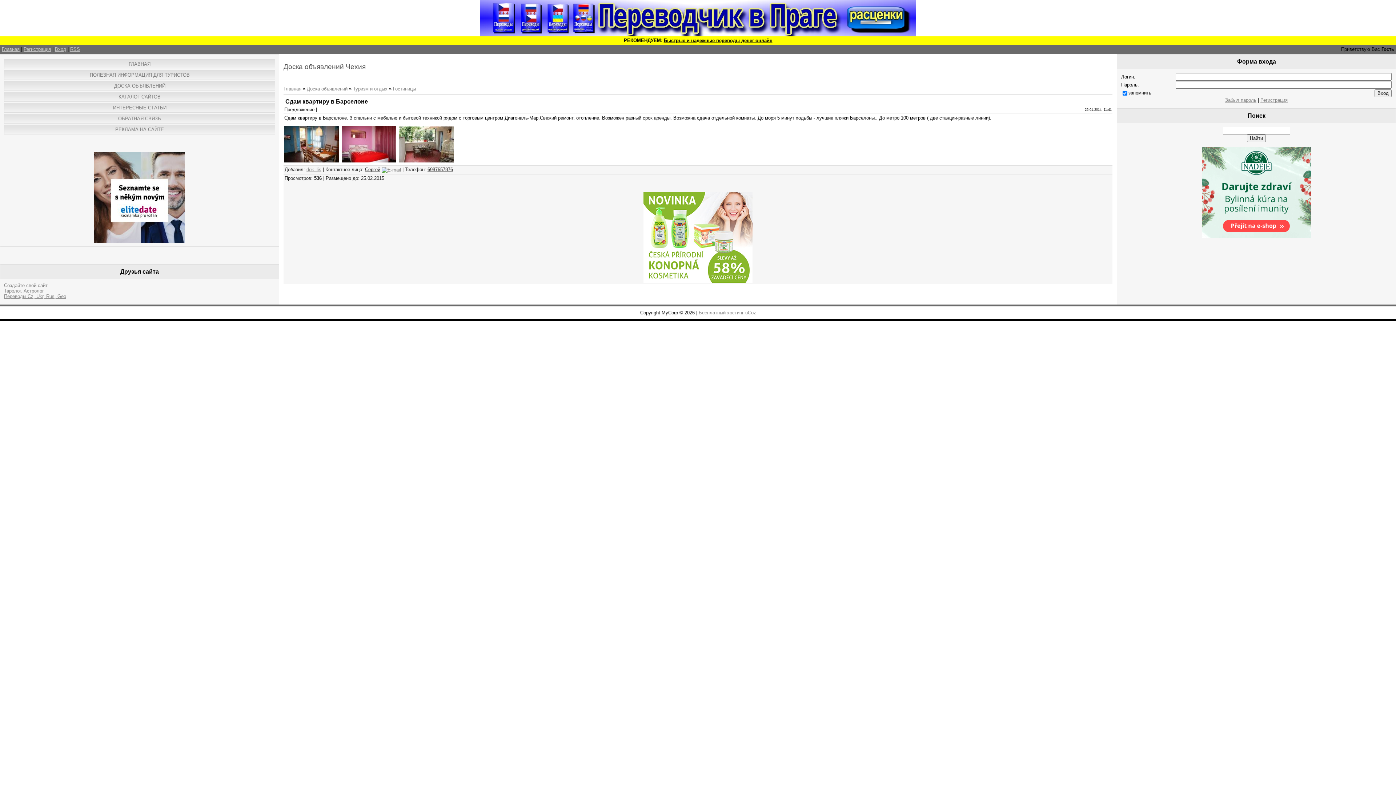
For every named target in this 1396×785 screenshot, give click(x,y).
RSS (75, 49)
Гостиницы (404, 89)
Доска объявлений (327, 89)
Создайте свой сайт (26, 285)
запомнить (1139, 93)
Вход (60, 49)
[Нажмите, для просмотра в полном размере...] (311, 161)
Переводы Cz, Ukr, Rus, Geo (35, 296)
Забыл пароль (1240, 100)
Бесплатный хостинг (721, 312)
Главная (11, 49)
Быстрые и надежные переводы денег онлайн (718, 40)
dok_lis (313, 169)
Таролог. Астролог (24, 291)
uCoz (750, 312)
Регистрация (37, 49)
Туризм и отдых (370, 89)
